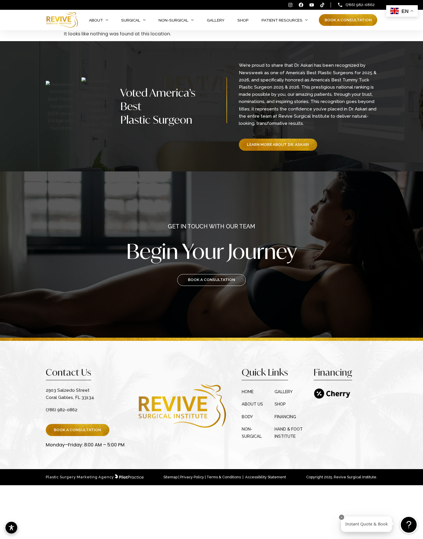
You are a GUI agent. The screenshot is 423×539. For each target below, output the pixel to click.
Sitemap (170, 477)
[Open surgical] (144, 20)
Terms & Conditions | (225, 477)
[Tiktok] (322, 5)
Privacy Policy (192, 477)
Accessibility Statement (265, 477)
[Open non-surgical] (192, 20)
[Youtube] (311, 5)
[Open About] (107, 20)
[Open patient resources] (306, 20)
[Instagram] (290, 5)
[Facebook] (301, 5)
